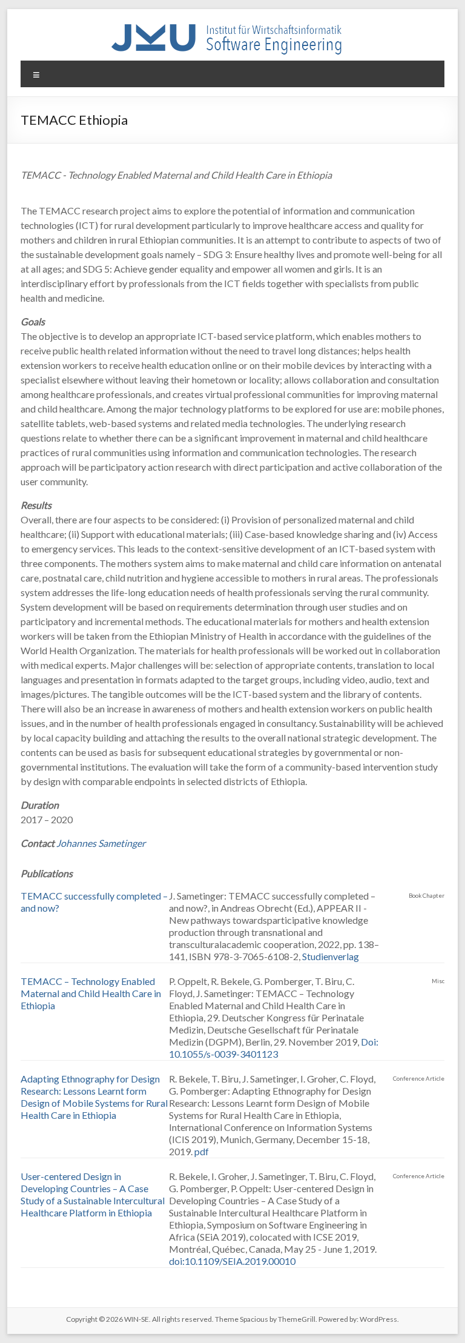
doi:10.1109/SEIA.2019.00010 (232, 1261)
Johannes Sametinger (100, 843)
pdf (201, 1151)
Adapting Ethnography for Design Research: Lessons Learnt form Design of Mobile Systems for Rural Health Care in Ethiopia (94, 1097)
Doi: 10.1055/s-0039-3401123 (273, 1047)
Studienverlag (330, 956)
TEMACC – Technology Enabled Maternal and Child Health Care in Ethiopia (91, 993)
